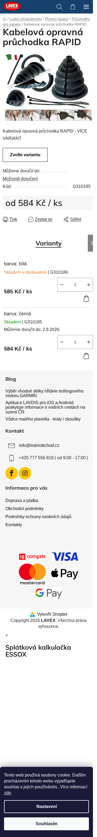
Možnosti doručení (20, 178)
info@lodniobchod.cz (39, 445)
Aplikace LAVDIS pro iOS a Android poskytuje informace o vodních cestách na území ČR (45, 407)
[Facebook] (11, 473)
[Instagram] (25, 473)
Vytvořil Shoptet (52, 614)
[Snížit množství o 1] (62, 284)
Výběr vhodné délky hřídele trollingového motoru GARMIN (44, 393)
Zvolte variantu (25, 154)
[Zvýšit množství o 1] (89, 284)
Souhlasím (46, 823)
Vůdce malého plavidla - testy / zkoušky (43, 419)
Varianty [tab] (49, 243)
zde (7, 792)
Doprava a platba (21, 500)
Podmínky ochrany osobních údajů (38, 516)
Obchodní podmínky (24, 508)
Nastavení (46, 806)
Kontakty (13, 524)
